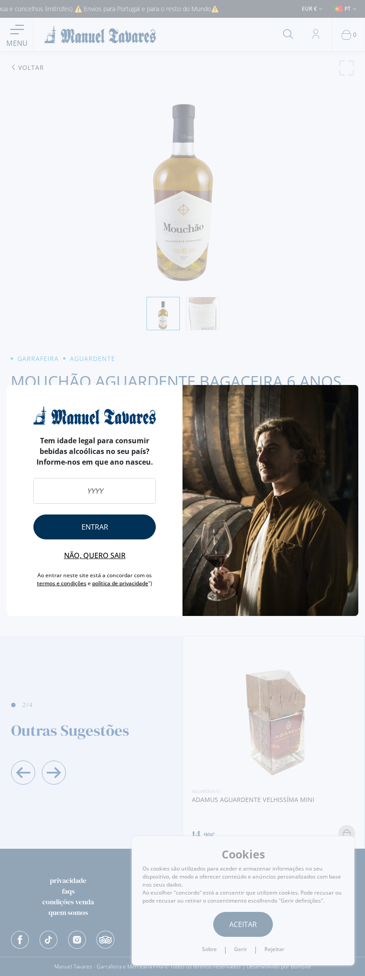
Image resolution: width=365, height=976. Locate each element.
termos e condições (61, 583)
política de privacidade (120, 583)
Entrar (94, 527)
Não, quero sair (95, 555)
